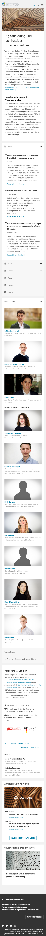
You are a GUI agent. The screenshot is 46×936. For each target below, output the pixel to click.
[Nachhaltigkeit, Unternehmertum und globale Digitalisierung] (23, 861)
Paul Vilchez (9, 397)
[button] (23, 838)
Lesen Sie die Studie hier (16, 255)
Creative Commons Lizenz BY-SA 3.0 (32, 934)
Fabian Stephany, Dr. (12, 331)
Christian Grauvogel (12, 466)
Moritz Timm (9, 637)
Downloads (8, 929)
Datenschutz (24, 929)
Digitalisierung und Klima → (31, 747)
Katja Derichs (9, 502)
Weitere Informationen (15, 184)
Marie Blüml (9, 535)
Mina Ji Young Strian (12, 602)
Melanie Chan (9, 569)
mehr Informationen (16, 818)
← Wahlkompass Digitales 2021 (16, 743)
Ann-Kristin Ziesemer (12, 433)
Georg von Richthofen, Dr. (14, 364)
